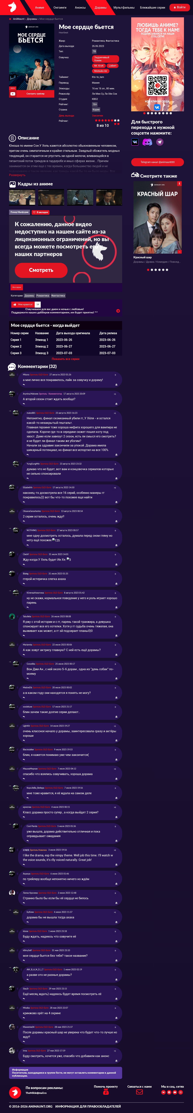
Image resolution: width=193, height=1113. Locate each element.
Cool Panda (32, 826)
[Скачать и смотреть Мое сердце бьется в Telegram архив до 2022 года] (118, 312)
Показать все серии (65, 359)
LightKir (26, 726)
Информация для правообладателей (88, 1106)
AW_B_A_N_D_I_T (35, 970)
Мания (96, 82)
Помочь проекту (106, 1086)
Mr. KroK (99, 65)
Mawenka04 (28, 1027)
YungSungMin (33, 464)
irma (25, 1051)
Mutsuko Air (100, 71)
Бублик (30, 912)
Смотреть (41, 270)
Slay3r (26, 989)
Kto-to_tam (98, 77)
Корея (96, 109)
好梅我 (26, 850)
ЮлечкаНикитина (35, 593)
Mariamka (27, 645)
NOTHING (32, 530)
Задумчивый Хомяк (101, 59)
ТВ (94, 51)
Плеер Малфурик (19, 212)
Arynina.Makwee (30, 394)
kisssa (25, 931)
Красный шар (142, 257)
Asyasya (26, 874)
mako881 (31, 413)
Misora (26, 375)
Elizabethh (27, 488)
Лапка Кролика (30, 893)
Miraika (26, 1008)
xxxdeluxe (27, 707)
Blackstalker (28, 750)
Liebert (112, 65)
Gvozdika (31, 664)
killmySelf (27, 950)
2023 (13, 88)
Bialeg (25, 574)
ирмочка (27, 807)
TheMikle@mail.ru (36, 1093)
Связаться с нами (139, 1086)
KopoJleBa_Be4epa (35, 788)
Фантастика (58, 295)
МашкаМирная (30, 769)
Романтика (42, 295)
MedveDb (27, 688)
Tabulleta (27, 617)
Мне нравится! (28, 305)
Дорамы (29, 295)
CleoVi (26, 554)
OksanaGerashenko (32, 511)
